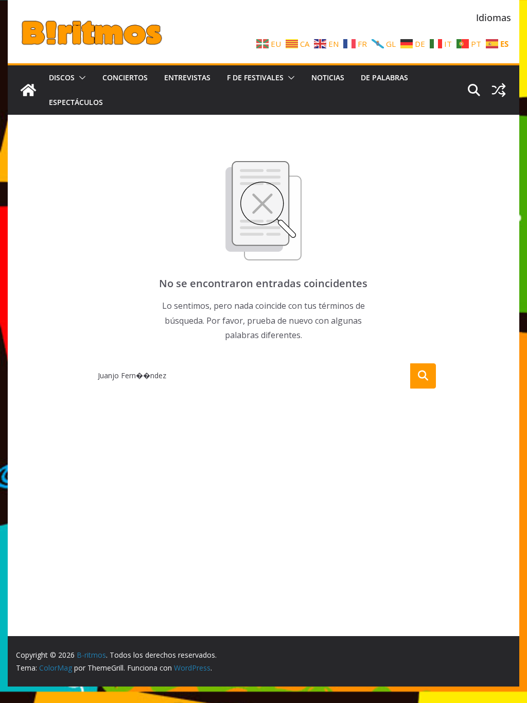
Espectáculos (76, 102)
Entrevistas (187, 77)
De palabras (384, 77)
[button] (80, 78)
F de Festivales (255, 77)
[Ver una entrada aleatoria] (498, 90)
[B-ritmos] (28, 90)
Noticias (327, 77)
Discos (62, 77)
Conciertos (125, 77)
